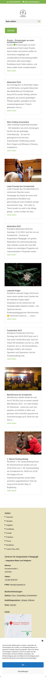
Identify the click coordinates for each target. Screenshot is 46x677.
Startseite (9, 517)
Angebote (9, 525)
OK (23, 665)
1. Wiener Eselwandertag (17, 459)
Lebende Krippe (13, 291)
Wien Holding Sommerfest (18, 122)
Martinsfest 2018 (14, 82)
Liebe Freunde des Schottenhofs (20, 186)
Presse (8, 541)
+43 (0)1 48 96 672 (11, 580)
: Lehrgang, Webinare (19, 600)
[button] (42, 641)
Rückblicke (10, 545)
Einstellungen (23, 671)
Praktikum (9, 537)
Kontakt (9, 533)
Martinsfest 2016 (14, 226)
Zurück (11, 30)
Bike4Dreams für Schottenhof (19, 395)
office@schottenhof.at (17, 585)
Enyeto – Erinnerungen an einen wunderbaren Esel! (20, 41)
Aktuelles (9, 521)
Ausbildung (10, 529)
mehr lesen (11, 71)
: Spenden (10, 605)
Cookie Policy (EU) (12, 549)
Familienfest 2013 (14, 330)
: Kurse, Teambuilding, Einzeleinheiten (21, 595)
